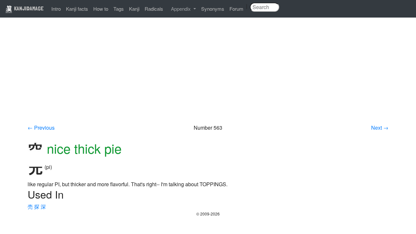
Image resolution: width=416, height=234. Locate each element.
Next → (379, 127)
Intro (56, 8)
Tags (118, 8)
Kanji (134, 8)
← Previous (41, 127)
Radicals (154, 8)
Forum (236, 8)
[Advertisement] (208, 75)
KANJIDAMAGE (28, 8)
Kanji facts (77, 8)
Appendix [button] (181, 8)
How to (100, 8)
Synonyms (212, 8)
